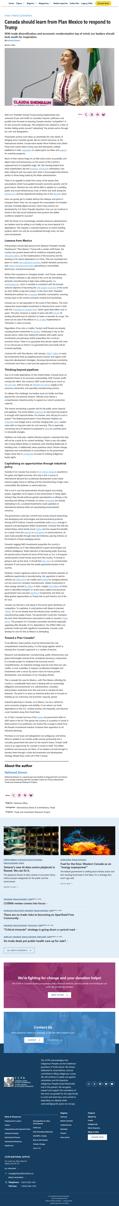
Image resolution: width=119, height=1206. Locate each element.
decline (36, 331)
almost (56, 313)
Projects (91, 1113)
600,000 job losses (41, 384)
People (90, 1120)
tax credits (41, 319)
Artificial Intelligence (10, 859)
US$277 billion (52, 353)
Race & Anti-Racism (40, 1140)
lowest (40, 717)
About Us (92, 1116)
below (56, 422)
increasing (32, 294)
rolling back (21, 579)
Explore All (36, 1148)
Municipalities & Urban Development (41, 1122)
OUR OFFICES (53, 1040)
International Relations (13, 1141)
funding (44, 579)
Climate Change (65, 859)
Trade (52, 807)
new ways (46, 561)
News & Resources (13, 1116)
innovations (39, 532)
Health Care (8, 937)
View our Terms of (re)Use (53, 1201)
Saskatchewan (65, 1125)
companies (28, 453)
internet (27, 532)
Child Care (37, 1127)
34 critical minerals (47, 471)
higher (39, 529)
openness (39, 412)
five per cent (10, 384)
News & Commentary (22, 15)
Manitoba (64, 1129)
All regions (10, 1168)
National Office (21, 803)
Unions (7, 1125)
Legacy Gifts (87, 3)
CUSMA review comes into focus (24, 903)
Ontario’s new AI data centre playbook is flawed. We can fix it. (29, 868)
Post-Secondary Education (43, 1132)
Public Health (41, 937)
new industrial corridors (30, 262)
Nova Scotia (64, 1137)
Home (11, 3)
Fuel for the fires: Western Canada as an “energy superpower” (85, 865)
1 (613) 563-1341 (28, 1182)
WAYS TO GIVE (57, 995)
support (63, 150)
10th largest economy (46, 287)
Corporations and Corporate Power (18, 1129)
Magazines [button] (44, 3)
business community (39, 168)
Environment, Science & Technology (30, 859)
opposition (26, 150)
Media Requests (94, 1128)
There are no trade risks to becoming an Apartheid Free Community (39, 916)
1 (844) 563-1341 (28, 1186)
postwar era (10, 193)
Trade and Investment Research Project (32, 812)
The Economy (32, 925)
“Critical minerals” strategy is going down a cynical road (39, 929)
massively (9, 422)
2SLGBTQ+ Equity (40, 1136)
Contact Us (93, 1124)
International (22, 807)
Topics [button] (19, 3)
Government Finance (12, 1137)
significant (34, 593)
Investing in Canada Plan (24, 309)
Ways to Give (93, 1132)
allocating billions (13, 255)
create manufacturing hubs (21, 265)
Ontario (21, 863)
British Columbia (66, 1121)
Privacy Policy (67, 1201)
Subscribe (74, 3)
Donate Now (103, 3)
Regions (63, 1113)
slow (47, 428)
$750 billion (54, 586)
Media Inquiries (60, 3)
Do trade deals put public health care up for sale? (35, 941)
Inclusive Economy (11, 1133)
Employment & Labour (13, 1121)
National (63, 1117)
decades (57, 193)
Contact (32, 1040)
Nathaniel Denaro (13, 40)
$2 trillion (29, 586)
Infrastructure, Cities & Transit (14, 910)
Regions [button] (30, 3)
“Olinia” (8, 611)
